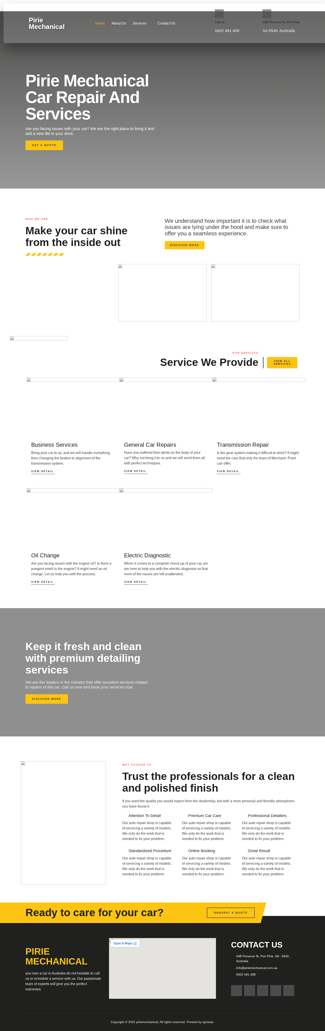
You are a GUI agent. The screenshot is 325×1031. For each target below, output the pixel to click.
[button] (141, 23)
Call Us (220, 22)
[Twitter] (275, 990)
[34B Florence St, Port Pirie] (266, 13)
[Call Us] (219, 13)
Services (139, 23)
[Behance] (249, 990)
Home (100, 23)
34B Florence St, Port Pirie (281, 22)
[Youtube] (288, 990)
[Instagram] (236, 990)
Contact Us (166, 23)
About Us (118, 23)
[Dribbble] (262, 990)
